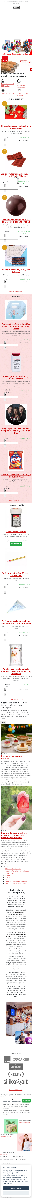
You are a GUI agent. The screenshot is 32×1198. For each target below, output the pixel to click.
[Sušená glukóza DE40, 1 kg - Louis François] (16, 362)
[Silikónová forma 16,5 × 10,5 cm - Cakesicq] (16, 255)
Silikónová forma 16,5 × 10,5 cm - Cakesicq (16, 270)
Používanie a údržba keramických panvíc (17, 881)
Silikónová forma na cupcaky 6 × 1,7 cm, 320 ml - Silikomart (16, 175)
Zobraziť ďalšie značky (16, 1090)
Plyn (6, 879)
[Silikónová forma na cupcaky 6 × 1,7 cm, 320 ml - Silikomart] (16, 160)
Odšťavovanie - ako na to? (13, 869)
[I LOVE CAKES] (21, 1059)
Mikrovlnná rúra (9, 873)
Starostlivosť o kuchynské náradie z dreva (17, 871)
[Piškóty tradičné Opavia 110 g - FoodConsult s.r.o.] (16, 460)
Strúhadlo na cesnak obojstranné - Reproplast (16, 127)
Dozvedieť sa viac (24, 1122)
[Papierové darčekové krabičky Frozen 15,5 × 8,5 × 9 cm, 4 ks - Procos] (16, 310)
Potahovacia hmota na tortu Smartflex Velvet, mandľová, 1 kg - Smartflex (16, 671)
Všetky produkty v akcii (16, 291)
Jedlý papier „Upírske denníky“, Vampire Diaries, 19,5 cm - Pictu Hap (16, 430)
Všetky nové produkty (16, 500)
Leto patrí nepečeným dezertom (11, 757)
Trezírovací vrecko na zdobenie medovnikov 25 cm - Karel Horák (16, 622)
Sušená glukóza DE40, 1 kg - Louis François (16, 377)
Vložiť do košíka (23, 140)
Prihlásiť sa (26, 1100)
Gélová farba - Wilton (16, 531)
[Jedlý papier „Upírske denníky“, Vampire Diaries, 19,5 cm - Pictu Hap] (16, 414)
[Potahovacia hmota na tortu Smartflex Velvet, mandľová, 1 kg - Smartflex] (16, 655)
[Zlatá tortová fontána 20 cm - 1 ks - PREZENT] (16, 559)
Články (3, 722)
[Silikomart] (16, 1082)
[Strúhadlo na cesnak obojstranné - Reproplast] (16, 112)
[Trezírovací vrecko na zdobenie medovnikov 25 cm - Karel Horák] (16, 607)
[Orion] (16, 1066)
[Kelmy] (16, 1074)
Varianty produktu (16, 543)
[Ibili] (7, 1059)
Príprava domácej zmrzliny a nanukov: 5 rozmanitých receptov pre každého (14, 835)
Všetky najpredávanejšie (16, 699)
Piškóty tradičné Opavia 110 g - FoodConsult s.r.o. (16, 475)
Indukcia (7, 875)
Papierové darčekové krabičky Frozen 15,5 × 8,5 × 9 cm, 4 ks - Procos (16, 326)
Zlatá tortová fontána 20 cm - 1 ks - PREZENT (16, 574)
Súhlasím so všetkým (16, 1188)
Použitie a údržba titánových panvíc (16, 883)
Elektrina (7, 877)
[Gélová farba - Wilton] (16, 517)
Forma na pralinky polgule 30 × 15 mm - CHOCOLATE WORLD (16, 220)
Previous (16, 7)
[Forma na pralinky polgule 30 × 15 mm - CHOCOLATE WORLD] (16, 205)
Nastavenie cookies (16, 1192)
